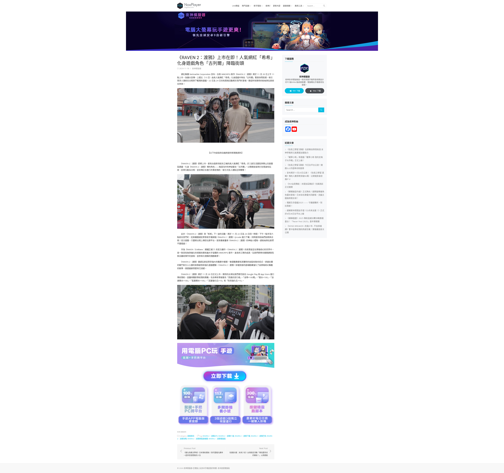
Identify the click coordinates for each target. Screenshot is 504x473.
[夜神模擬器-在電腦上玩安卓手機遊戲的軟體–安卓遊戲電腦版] (252, 31)
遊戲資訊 (190, 436)
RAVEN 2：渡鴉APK (210, 436)
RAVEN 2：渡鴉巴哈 (258, 436)
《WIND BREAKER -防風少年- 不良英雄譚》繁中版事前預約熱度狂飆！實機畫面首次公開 (304, 229)
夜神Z (268, 5)
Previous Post (203, 451)
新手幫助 (257, 5)
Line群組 (235, 5)
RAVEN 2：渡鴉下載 (242, 436)
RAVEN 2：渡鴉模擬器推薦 (198, 439)
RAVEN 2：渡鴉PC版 (226, 436)
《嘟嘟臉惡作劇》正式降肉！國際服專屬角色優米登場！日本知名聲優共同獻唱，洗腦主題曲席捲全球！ (304, 194)
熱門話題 (245, 5)
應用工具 (298, 5)
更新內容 (276, 5)
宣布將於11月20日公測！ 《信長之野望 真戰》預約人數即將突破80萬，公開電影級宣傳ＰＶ (304, 176)
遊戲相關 (286, 5)
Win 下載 (296, 90)
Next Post (248, 451)
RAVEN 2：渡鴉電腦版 (217, 439)
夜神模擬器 (196, 68)
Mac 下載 (317, 90)
